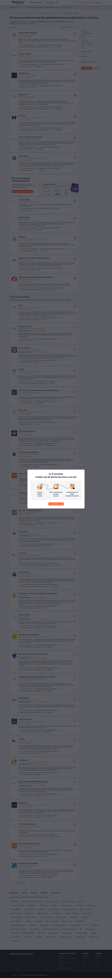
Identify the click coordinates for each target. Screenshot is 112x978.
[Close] (83, 471)
